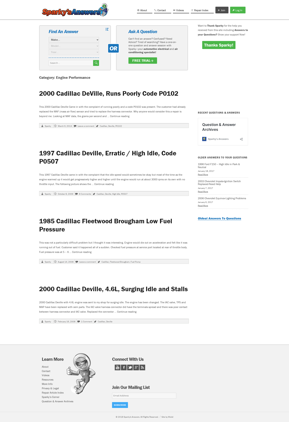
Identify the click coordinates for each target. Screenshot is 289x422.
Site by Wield (167, 416)
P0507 (124, 194)
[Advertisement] (223, 82)
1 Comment (86, 321)
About (143, 10)
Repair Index (201, 10)
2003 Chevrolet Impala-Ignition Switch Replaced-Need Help (219, 182)
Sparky (48, 126)
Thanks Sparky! (218, 45)
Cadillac (103, 126)
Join (223, 10)
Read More (203, 174)
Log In (238, 10)
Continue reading (119, 116)
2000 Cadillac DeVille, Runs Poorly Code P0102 (108, 93)
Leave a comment (86, 126)
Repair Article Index (53, 392)
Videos (180, 10)
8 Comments (85, 194)
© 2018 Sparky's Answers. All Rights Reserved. (137, 416)
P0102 (118, 126)
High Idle (116, 194)
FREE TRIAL (141, 60)
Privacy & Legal (50, 388)
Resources (47, 379)
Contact (161, 10)
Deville (111, 126)
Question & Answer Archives (57, 401)
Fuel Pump (135, 261)
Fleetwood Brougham (120, 261)
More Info (47, 384)
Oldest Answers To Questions (219, 218)
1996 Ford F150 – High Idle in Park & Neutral (219, 165)
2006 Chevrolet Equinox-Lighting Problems (222, 198)
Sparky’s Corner (50, 397)
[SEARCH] (96, 63)
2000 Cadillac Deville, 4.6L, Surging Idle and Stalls (113, 289)
